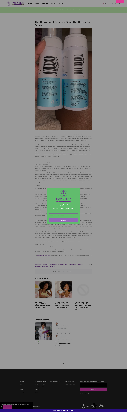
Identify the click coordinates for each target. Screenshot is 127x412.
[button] (63, 410)
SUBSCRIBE (63, 220)
